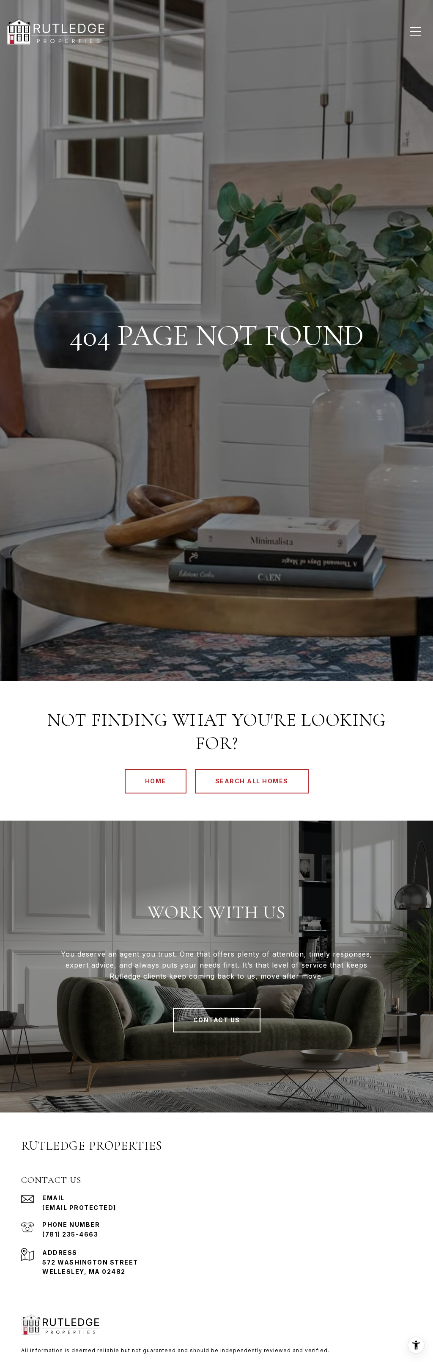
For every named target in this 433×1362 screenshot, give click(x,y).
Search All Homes (251, 781)
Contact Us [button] (216, 1020)
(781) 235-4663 (70, 1234)
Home (155, 781)
